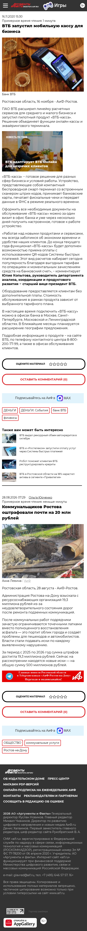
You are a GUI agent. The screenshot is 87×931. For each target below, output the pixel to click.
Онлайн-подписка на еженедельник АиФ (39, 790)
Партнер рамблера (38, 911)
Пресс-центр (58, 779)
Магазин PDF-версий (21, 784)
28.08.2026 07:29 (13, 497)
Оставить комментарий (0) (43, 379)
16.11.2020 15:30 (12, 16)
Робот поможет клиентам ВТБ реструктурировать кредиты (38, 463)
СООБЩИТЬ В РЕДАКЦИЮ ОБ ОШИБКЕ (33, 801)
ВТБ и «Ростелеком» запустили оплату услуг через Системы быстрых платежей (47, 450)
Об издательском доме (24, 779)
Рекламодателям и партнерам (50, 796)
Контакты (12, 796)
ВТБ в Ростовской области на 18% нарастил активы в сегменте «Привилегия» (47, 475)
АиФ (27, 581)
